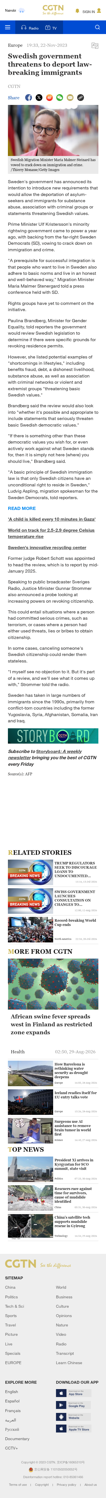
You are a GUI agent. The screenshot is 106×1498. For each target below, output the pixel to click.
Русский (12, 1429)
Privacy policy (67, 1485)
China (10, 1287)
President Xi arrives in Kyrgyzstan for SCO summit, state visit (74, 1164)
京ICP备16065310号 (71, 1462)
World (61, 1287)
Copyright (42, 1485)
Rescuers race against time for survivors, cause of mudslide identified (73, 1195)
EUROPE (13, 1362)
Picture (11, 1334)
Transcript (65, 1353)
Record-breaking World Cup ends (75, 922)
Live (8, 1343)
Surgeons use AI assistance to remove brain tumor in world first (73, 1127)
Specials (12, 1353)
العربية (10, 1419)
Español (12, 1400)
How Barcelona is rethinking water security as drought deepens (71, 1070)
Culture (62, 1306)
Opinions (64, 1315)
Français (13, 1410)
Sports (11, 1315)
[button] (11, 938)
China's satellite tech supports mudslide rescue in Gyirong (72, 1221)
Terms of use (18, 1485)
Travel (10, 1324)
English (11, 1391)
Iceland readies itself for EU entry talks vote (76, 1095)
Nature (62, 1324)
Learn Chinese (69, 1362)
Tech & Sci (14, 1306)
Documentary (17, 1438)
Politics (11, 1296)
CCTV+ (11, 1448)
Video (61, 1334)
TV (54, 28)
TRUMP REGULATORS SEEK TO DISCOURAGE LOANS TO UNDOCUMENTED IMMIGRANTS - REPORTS (76, 869)
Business (64, 1296)
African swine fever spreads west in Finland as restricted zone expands (51, 1024)
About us (91, 1485)
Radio (33, 28)
